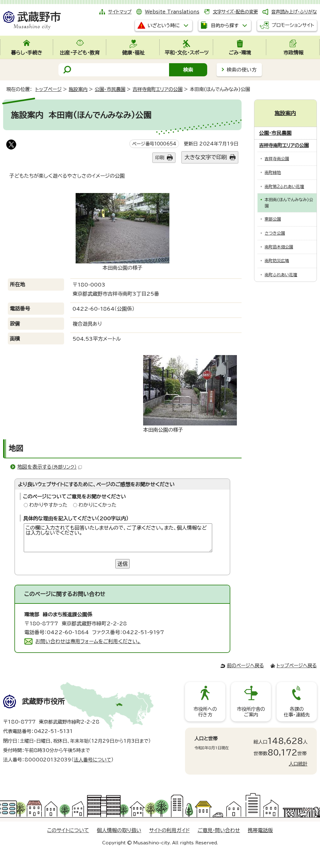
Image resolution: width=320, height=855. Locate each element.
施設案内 (78, 89)
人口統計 (298, 763)
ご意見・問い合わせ (219, 830)
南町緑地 (273, 172)
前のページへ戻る (245, 665)
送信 (123, 563)
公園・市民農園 (110, 89)
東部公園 (273, 219)
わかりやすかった (48, 504)
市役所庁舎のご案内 (251, 712)
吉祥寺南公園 (277, 159)
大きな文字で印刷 (205, 157)
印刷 (159, 157)
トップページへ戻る (297, 665)
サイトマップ (120, 11)
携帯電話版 (260, 830)
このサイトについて (68, 830)
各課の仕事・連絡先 (297, 712)
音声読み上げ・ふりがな (294, 11)
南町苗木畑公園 (279, 247)
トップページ (48, 89)
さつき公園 (275, 233)
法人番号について (92, 759)
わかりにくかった (97, 504)
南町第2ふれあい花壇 (284, 187)
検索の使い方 (242, 69)
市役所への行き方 (205, 712)
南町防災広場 (277, 261)
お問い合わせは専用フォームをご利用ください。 (88, 641)
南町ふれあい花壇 (281, 275)
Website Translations (172, 11)
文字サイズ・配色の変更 (235, 11)
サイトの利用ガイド (169, 830)
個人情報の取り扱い (119, 830)
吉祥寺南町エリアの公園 (157, 89)
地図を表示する (47, 466)
